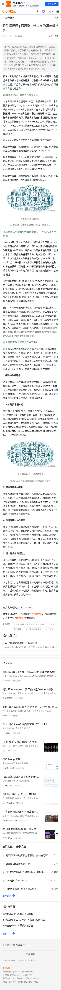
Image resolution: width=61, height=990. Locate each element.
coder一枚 (7, 680)
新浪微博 (17, 945)
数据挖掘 (17, 629)
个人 (56, 17)
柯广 (4, 750)
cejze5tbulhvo (8, 803)
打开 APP (52, 4)
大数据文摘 (35, 614)
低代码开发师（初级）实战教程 (18, 913)
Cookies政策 (28, 971)
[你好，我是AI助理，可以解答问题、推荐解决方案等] (43, 11)
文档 (5, 960)
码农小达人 (7, 838)
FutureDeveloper (10, 820)
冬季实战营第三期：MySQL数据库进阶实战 (24, 919)
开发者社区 (13, 960)
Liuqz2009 (7, 733)
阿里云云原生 (8, 698)
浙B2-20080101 (33, 978)
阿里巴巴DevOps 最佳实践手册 (18, 925)
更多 (5, 933)
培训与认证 (32, 960)
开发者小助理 (8, 768)
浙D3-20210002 (31, 981)
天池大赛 (23, 960)
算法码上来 (7, 785)
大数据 (52, 624)
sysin (5, 715)
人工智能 (49, 629)
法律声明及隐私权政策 (12, 971)
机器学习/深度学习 (33, 629)
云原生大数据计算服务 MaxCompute (29, 624)
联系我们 (30, 953)
